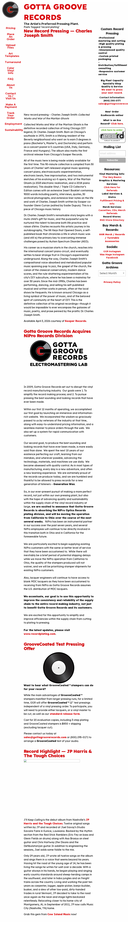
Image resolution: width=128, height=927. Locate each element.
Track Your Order (11, 115)
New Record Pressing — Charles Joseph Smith (58, 33)
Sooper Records (75, 321)
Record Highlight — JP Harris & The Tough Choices (58, 753)
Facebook (112, 257)
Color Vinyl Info (10, 71)
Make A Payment (11, 106)
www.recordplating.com (39, 633)
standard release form (64, 713)
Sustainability (12, 130)
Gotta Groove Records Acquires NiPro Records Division (57, 333)
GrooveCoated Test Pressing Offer (54, 646)
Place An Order (11, 37)
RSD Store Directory (112, 220)
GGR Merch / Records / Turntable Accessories (112, 238)
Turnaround (12, 62)
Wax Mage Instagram (112, 254)
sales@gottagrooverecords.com (45, 737)
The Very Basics (112, 177)
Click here (117, 123)
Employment (12, 123)
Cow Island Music (58, 914)
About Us (11, 86)
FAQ (10, 79)
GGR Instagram (112, 251)
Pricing (10, 28)
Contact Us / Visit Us (10, 96)
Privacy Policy (112, 282)
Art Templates (12, 55)
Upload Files (10, 46)
